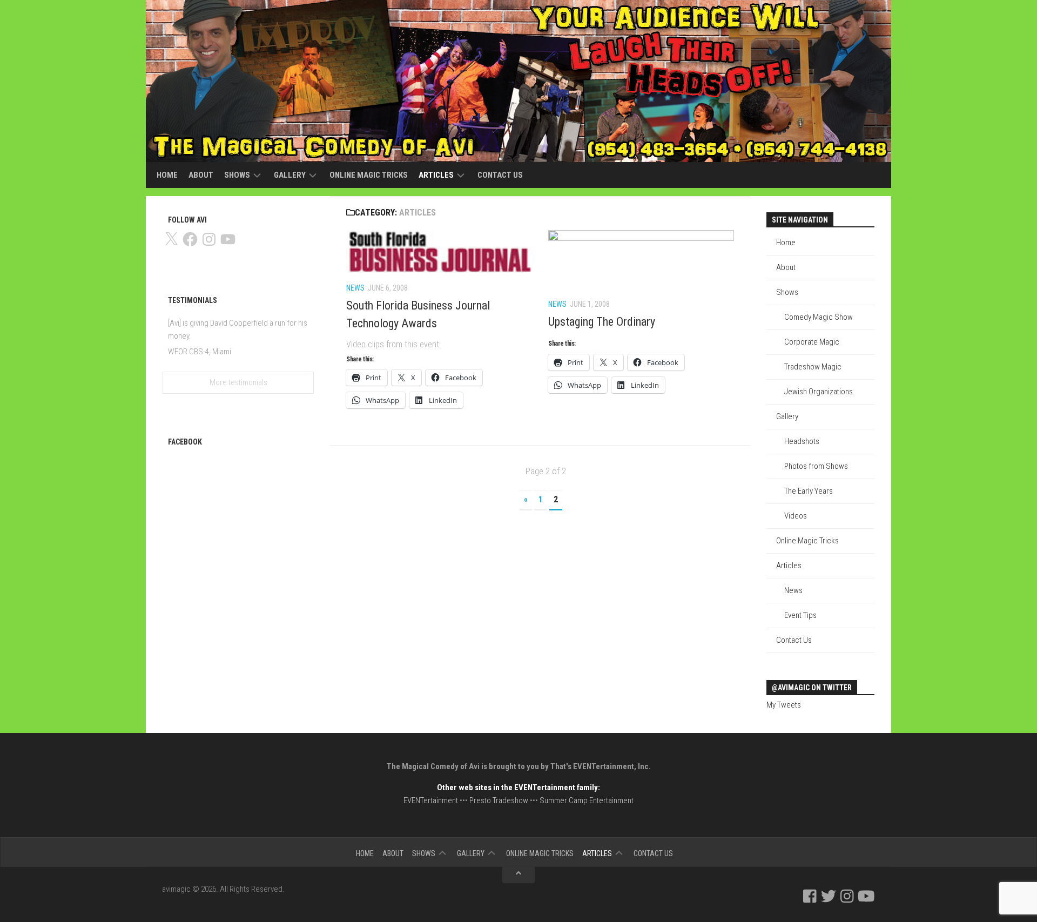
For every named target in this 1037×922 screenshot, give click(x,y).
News (355, 288)
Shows (237, 175)
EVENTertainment (430, 800)
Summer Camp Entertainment (587, 800)
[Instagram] (847, 896)
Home (167, 175)
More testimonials (238, 382)
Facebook (185, 442)
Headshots (801, 441)
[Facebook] (810, 896)
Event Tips (800, 615)
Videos (795, 516)
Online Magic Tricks (368, 175)
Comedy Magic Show (818, 317)
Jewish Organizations (818, 391)
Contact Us (500, 175)
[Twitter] (828, 896)
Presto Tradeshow (498, 800)
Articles (436, 175)
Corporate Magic (811, 342)
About (200, 175)
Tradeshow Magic (812, 367)
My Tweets (783, 705)
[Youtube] (866, 896)
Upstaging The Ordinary (601, 321)
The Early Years (808, 491)
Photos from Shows (816, 466)
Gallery (290, 175)
